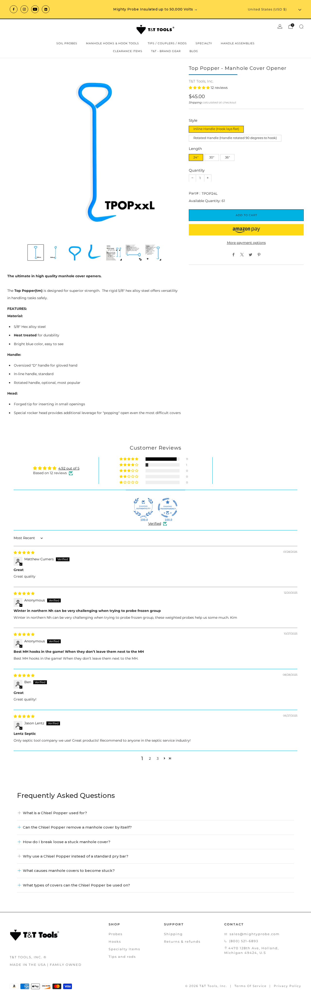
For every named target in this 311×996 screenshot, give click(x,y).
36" (227, 157)
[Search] (301, 26)
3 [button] (158, 758)
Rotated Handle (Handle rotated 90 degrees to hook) (235, 138)
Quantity (197, 170)
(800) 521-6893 (243, 941)
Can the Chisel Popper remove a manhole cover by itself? (77, 827)
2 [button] (150, 758)
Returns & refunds (182, 941)
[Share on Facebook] (233, 254)
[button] (200, 87)
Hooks (115, 941)
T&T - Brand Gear (166, 51)
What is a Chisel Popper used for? (55, 813)
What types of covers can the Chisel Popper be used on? (76, 885)
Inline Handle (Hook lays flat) (216, 129)
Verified (154, 523)
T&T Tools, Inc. (201, 81)
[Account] (279, 26)
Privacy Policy (287, 986)
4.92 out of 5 (68, 468)
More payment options (246, 242)
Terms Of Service (250, 986)
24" (196, 157)
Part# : (194, 193)
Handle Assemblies (238, 43)
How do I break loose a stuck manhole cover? (66, 841)
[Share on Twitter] (250, 254)
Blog (194, 51)
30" (211, 157)
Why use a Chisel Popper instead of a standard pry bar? (75, 856)
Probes (115, 934)
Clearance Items (127, 51)
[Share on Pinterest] (259, 254)
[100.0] (143, 507)
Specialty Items (124, 949)
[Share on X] (242, 254)
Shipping (195, 102)
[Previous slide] (17, 153)
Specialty (204, 43)
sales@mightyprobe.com (255, 934)
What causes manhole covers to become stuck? (69, 870)
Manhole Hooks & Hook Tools (112, 43)
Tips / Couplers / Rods (167, 43)
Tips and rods (122, 957)
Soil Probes (66, 43)
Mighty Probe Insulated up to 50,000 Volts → (155, 9)
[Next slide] (172, 153)
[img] (24, 552)
